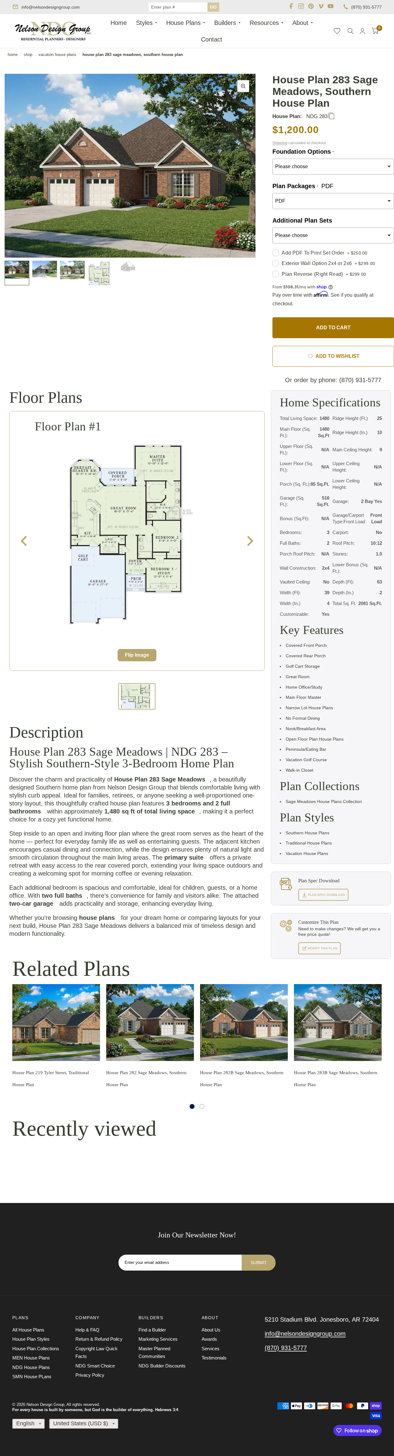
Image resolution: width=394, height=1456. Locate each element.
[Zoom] (243, 86)
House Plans (183, 22)
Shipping (279, 143)
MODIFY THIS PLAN (322, 948)
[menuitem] (118, 22)
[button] (192, 1106)
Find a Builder (152, 1329)
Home (119, 22)
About (300, 22)
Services (210, 1348)
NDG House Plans (31, 1367)
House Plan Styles (31, 1339)
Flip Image (137, 655)
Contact (211, 39)
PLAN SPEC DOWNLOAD (326, 894)
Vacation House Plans (57, 54)
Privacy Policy (89, 1375)
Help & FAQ (87, 1329)
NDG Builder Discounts (162, 1365)
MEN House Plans (31, 1357)
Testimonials (214, 1357)
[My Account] (362, 31)
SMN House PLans (31, 1376)
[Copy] (331, 116)
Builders (225, 22)
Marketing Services (158, 1339)
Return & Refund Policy (99, 1339)
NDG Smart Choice (95, 1365)
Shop (28, 54)
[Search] (350, 31)
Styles (144, 22)
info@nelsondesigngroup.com (51, 7)
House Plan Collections (35, 1348)
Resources (264, 22)
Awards (209, 1339)
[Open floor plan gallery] (131, 534)
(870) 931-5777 (366, 7)
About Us (211, 1329)
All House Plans (28, 1329)
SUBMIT (259, 1262)
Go (213, 7)
